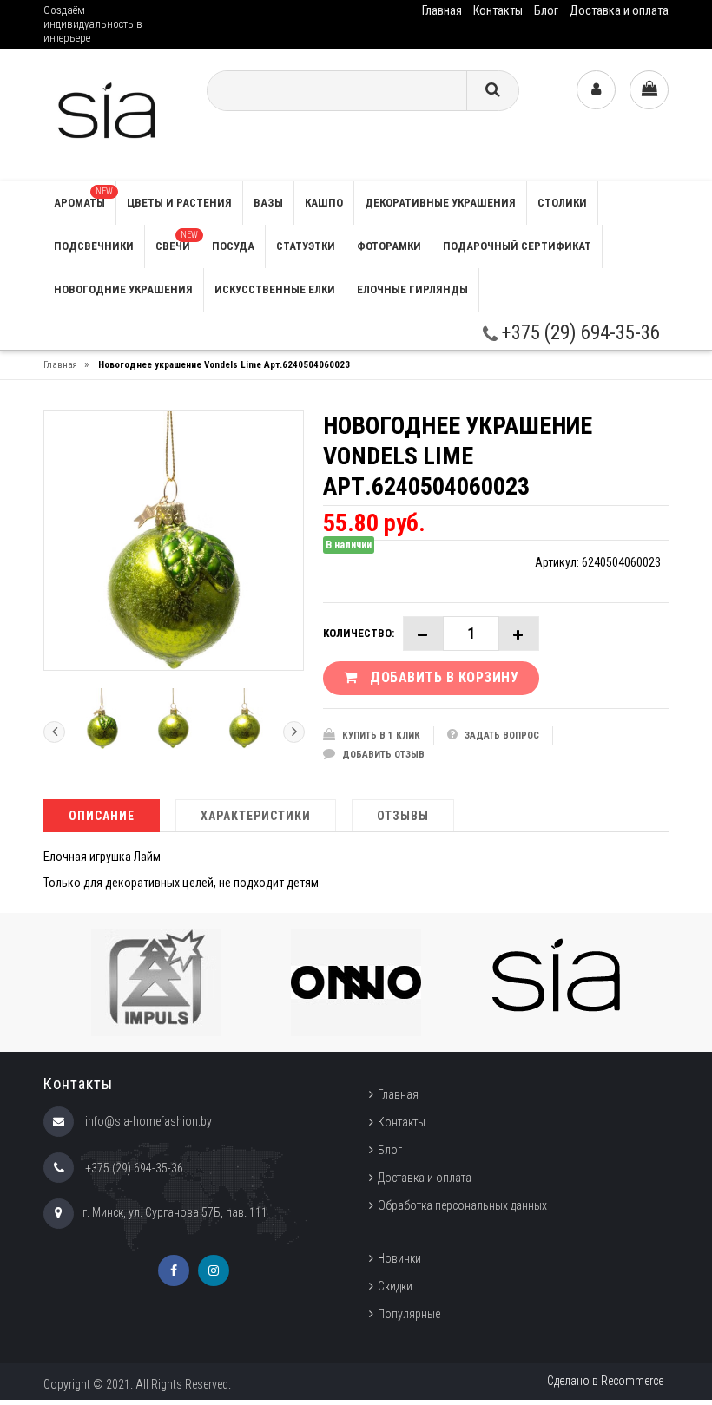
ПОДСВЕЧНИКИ (94, 246)
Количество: (358, 633)
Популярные (409, 1314)
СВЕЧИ (176, 241)
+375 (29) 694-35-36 (579, 333)
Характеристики (256, 816)
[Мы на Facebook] (173, 1270)
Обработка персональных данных (462, 1205)
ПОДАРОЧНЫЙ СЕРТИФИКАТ (517, 246)
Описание (102, 816)
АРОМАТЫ (83, 198)
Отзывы (403, 816)
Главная (442, 10)
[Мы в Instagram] (213, 1270)
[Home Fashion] (111, 114)
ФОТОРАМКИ (389, 246)
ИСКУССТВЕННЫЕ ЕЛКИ (274, 289)
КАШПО (324, 202)
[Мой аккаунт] (596, 89)
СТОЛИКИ (562, 202)
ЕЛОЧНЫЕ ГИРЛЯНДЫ (412, 289)
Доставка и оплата (619, 10)
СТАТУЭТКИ (305, 246)
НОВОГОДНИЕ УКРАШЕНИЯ (123, 289)
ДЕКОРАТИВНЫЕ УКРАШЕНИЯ (440, 202)
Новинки (399, 1258)
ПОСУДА (233, 246)
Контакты (498, 10)
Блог (546, 10)
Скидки (395, 1286)
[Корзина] (649, 89)
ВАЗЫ (268, 202)
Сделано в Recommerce (605, 1381)
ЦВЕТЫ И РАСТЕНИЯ (179, 202)
